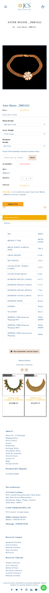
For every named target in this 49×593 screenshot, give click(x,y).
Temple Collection (13, 563)
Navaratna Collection (14, 570)
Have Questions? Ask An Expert (26, 351)
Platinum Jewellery (13, 547)
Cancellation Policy (13, 451)
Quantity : (7, 178)
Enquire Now (13, 204)
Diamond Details (6, 141)
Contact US (10, 458)
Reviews (7, 223)
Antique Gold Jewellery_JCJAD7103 (13, 399)
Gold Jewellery (12, 545)
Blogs (8, 461)
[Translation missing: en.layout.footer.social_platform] (12, 590)
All (13, 27)
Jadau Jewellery (12, 550)
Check (32, 157)
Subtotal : (6, 185)
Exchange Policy (12, 448)
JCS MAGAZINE (12, 474)
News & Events (12, 456)
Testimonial (10, 446)
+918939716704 (18, 519)
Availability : (8, 164)
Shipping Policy (12, 438)
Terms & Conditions (14, 453)
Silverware (10, 552)
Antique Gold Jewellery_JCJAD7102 (35, 399)
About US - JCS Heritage (15, 435)
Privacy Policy (11, 440)
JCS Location (11, 512)
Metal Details (8, 121)
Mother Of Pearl (12, 568)
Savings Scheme (12, 464)
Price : (5, 110)
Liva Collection (12, 565)
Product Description (11, 217)
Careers (9, 443)
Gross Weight (8, 130)
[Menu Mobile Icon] (5, 6)
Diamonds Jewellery (14, 542)
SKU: (5, 169)
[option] (24, 67)
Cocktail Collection (13, 573)
